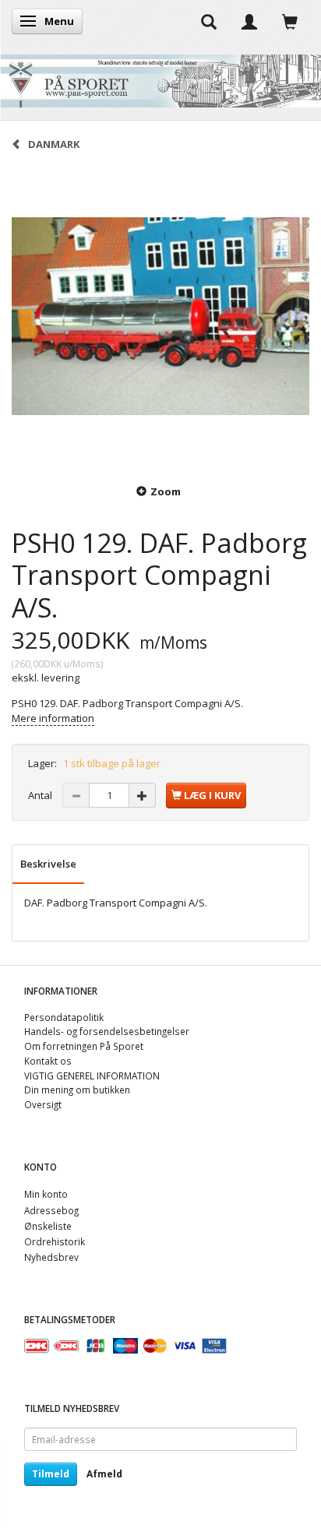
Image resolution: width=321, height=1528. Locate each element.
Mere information (53, 718)
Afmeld (104, 1473)
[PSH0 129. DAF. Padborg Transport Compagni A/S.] (160, 316)
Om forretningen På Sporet (83, 1046)
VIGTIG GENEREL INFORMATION (92, 1075)
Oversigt (43, 1104)
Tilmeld (50, 1473)
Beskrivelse (48, 864)
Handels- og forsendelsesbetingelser (106, 1031)
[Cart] (289, 21)
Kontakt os (48, 1060)
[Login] (249, 21)
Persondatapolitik (64, 1017)
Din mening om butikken (77, 1089)
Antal (41, 795)
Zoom (165, 491)
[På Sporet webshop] (160, 77)
